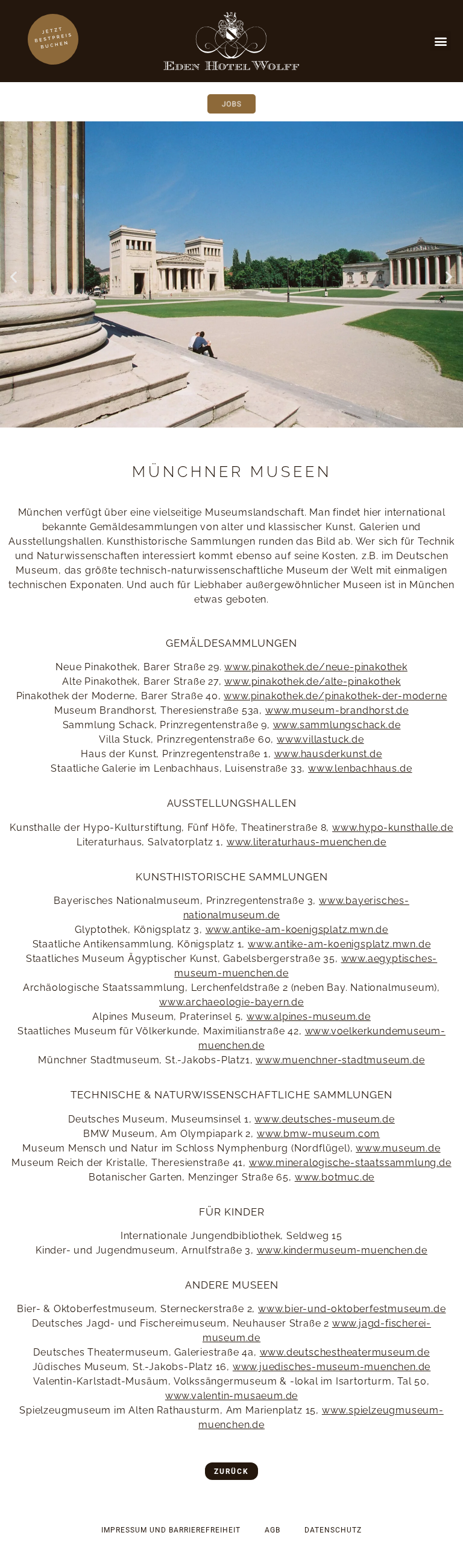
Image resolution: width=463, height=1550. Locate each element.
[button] (440, 41)
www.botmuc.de (334, 1177)
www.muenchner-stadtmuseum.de (340, 1060)
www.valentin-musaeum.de (231, 1395)
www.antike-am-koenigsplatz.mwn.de (297, 929)
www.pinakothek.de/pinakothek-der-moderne (335, 696)
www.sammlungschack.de (337, 725)
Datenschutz (333, 1530)
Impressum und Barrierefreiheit (171, 1530)
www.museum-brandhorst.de (337, 710)
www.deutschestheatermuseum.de (345, 1352)
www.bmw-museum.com (318, 1133)
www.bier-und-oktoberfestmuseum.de (352, 1309)
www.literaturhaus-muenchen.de (306, 842)
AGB (272, 1530)
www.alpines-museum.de (309, 1016)
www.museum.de (398, 1148)
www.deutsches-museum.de (324, 1119)
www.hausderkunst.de (328, 754)
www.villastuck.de (320, 739)
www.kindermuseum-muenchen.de (342, 1250)
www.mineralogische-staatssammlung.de (350, 1162)
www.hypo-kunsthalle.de (392, 827)
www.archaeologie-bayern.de (231, 1002)
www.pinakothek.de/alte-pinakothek (312, 681)
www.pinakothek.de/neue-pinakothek (315, 667)
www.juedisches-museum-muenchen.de (331, 1366)
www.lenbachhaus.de (360, 768)
